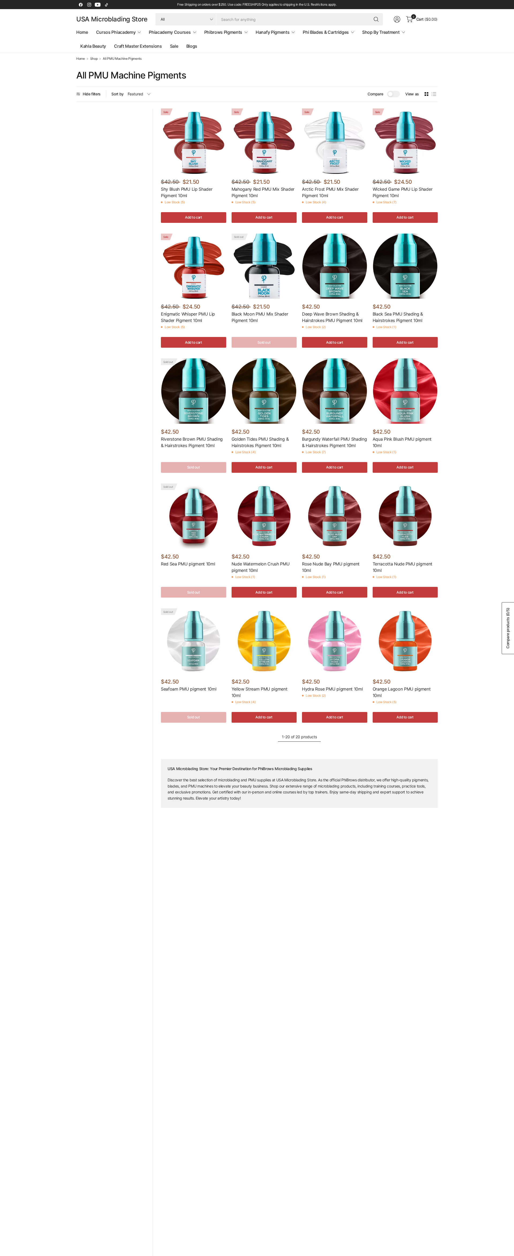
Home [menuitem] (82, 32)
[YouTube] (97, 4)
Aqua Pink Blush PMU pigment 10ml (402, 442)
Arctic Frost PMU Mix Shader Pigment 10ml (330, 192)
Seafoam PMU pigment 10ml (188, 689)
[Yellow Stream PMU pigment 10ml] (264, 641)
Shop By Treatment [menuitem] (381, 32)
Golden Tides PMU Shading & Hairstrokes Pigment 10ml (260, 442)
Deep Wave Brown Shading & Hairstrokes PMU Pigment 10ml (332, 317)
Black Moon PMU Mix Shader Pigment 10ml (260, 317)
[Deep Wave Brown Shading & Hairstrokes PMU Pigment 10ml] (334, 266)
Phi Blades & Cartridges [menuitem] (326, 32)
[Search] (376, 19)
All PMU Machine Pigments (122, 58)
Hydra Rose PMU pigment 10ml (332, 689)
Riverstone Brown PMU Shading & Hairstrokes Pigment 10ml (192, 442)
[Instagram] (89, 4)
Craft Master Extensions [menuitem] (138, 46)
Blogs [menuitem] (191, 46)
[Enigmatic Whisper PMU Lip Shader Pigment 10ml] (193, 266)
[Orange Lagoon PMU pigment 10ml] (405, 641)
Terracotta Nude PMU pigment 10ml (402, 567)
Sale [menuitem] (174, 46)
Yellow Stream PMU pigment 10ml (260, 692)
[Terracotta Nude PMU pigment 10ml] (405, 516)
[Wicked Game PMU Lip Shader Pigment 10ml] (405, 141)
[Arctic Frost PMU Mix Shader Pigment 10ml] (334, 141)
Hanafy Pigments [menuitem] (272, 32)
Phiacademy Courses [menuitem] (170, 32)
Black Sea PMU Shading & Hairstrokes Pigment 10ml (398, 317)
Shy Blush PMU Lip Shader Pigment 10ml (186, 192)
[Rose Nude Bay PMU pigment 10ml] (334, 516)
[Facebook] (80, 4)
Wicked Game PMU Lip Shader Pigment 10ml (403, 192)
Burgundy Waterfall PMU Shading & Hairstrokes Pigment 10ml (334, 442)
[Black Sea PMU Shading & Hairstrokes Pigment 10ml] (405, 266)
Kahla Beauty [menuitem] (93, 46)
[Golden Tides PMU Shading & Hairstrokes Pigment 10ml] (264, 391)
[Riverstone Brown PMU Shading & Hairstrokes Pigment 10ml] (193, 391)
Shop (94, 58)
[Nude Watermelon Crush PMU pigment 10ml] (264, 516)
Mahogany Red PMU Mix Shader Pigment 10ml (263, 192)
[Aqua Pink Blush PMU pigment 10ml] (405, 391)
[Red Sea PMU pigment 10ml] (193, 516)
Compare (375, 94)
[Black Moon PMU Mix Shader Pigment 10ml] (264, 266)
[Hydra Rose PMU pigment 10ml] (334, 641)
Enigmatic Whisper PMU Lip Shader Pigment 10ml (188, 317)
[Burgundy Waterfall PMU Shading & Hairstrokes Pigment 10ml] (334, 391)
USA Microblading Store (112, 19)
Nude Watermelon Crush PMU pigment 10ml (261, 567)
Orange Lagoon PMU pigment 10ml (402, 692)
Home (80, 58)
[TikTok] (106, 4)
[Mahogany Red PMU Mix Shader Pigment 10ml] (264, 141)
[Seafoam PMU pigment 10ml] (193, 641)
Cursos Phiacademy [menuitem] (116, 32)
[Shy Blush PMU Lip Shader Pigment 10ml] (193, 141)
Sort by (117, 94)
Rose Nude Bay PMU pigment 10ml (331, 567)
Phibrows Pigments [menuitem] (223, 32)
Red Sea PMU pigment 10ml (188, 564)
